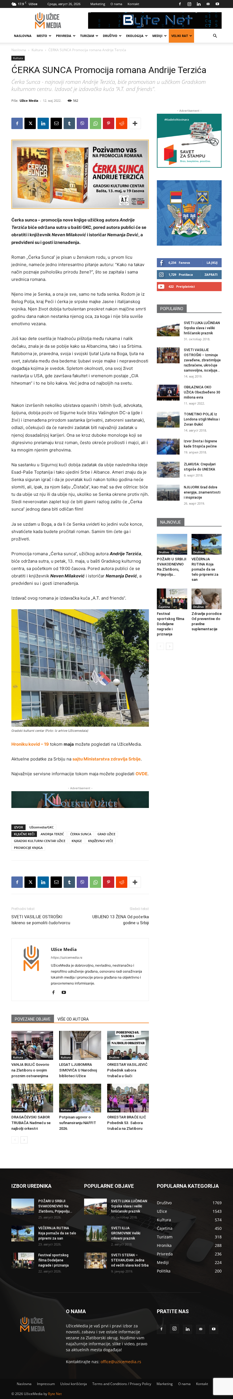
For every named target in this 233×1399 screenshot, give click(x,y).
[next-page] (24, 1139)
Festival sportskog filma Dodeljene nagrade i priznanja (170, 624)
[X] (30, 123)
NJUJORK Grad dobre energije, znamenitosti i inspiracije (202, 492)
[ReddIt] (121, 123)
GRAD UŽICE (106, 834)
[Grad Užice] (189, 213)
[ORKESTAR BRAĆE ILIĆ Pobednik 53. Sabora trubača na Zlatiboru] (128, 1098)
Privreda (63, 36)
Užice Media (29, 100)
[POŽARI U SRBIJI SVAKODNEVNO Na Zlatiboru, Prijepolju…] (172, 544)
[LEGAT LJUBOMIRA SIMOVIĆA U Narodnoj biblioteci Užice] (80, 1045)
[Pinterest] (108, 123)
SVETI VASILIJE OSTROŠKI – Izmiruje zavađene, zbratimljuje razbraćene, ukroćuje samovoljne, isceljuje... (202, 360)
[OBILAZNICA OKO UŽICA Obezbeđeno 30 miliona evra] (168, 393)
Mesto (42, 36)
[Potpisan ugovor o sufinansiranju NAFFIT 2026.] (80, 1098)
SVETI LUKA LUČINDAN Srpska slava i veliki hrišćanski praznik (202, 328)
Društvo (110, 36)
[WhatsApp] (95, 123)
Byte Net (55, 1393)
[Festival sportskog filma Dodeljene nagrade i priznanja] (172, 598)
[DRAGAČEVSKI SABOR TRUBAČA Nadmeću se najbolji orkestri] (32, 1098)
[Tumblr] (69, 123)
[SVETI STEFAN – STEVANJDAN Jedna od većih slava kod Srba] (95, 1261)
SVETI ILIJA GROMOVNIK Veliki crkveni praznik (125, 1233)
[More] (135, 123)
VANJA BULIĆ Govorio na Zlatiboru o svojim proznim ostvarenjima (30, 1070)
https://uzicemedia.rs (66, 957)
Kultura (37, 49)
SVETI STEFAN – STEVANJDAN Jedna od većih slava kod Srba (130, 1260)
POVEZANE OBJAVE (33, 1019)
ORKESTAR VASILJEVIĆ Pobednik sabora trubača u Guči (127, 1070)
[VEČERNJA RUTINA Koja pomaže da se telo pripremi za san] (207, 544)
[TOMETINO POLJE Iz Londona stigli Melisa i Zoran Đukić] (168, 420)
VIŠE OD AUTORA (73, 1019)
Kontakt (133, 4)
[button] (215, 36)
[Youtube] (217, 4)
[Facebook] (180, 4)
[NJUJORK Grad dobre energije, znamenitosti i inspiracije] (168, 493)
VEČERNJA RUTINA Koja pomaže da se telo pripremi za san (205, 569)
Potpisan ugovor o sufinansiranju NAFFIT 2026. (77, 1123)
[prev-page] (14, 1139)
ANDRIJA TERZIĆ (52, 834)
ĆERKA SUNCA (80, 834)
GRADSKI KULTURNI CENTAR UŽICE (39, 841)
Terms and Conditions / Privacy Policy (121, 1383)
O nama (116, 4)
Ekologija (134, 36)
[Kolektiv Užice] (80, 799)
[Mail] (208, 4)
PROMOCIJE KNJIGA (28, 847)
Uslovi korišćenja (73, 1383)
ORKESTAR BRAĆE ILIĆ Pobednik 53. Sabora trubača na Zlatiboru (126, 1123)
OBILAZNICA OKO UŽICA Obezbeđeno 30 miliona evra (202, 392)
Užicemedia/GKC (41, 827)
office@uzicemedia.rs (121, 1361)
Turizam (87, 36)
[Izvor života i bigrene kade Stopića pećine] (168, 447)
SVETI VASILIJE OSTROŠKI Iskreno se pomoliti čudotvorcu (40, 919)
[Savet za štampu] (189, 141)
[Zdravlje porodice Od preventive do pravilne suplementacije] (207, 598)
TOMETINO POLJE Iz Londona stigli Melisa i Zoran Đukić (202, 419)
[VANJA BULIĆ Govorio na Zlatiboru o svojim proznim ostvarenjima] (32, 1045)
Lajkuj (212, 262)
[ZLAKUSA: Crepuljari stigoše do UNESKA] (168, 470)
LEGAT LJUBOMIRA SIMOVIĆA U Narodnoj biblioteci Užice (78, 1070)
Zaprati (211, 274)
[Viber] (82, 123)
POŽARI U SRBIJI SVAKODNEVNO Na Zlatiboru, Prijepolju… (55, 1206)
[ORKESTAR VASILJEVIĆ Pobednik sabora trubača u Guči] (128, 1045)
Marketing (97, 4)
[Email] (56, 123)
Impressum (46, 1383)
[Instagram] (189, 4)
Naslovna (23, 36)
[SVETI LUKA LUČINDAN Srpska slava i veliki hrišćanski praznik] (168, 328)
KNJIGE (77, 841)
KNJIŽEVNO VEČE (100, 841)
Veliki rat (179, 36)
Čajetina (164, 607)
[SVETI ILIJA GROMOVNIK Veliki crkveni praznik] (95, 1234)
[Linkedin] (198, 4)
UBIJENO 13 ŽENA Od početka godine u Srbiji (120, 919)
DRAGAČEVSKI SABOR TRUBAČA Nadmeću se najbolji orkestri (31, 1123)
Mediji (157, 36)
